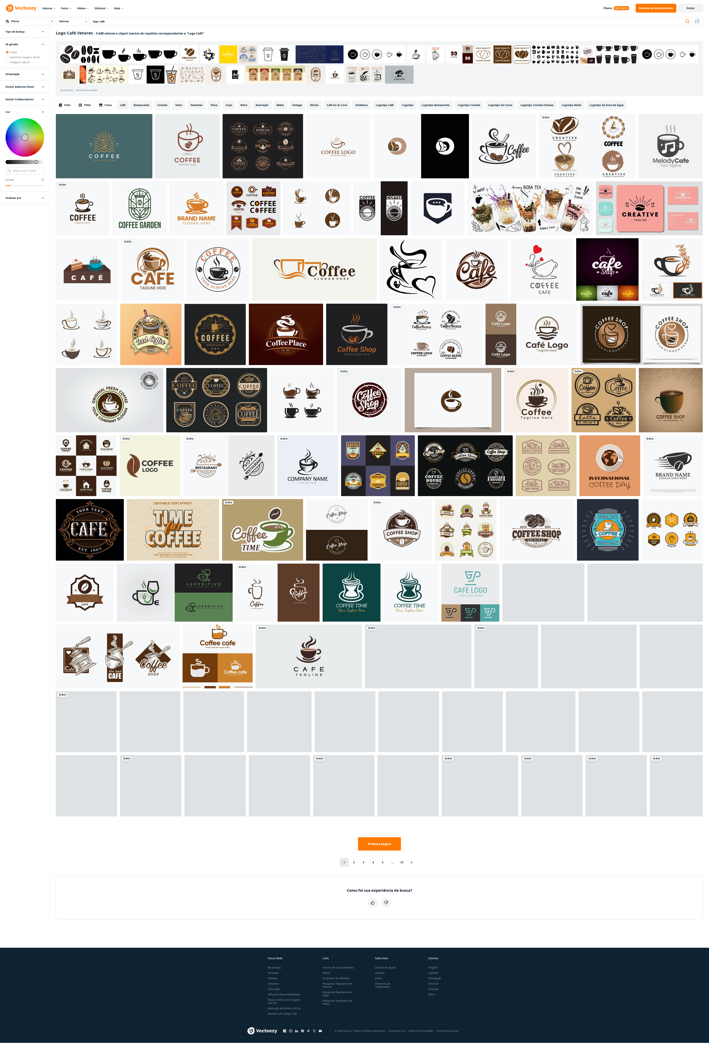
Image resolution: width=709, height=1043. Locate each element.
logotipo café (385, 105)
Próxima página (379, 844)
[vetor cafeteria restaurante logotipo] (408, 721)
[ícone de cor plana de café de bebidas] (87, 269)
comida (162, 105)
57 (402, 862)
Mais (117, 8)
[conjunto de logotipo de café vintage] (216, 400)
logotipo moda (571, 105)
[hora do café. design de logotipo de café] (380, 593)
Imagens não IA (20, 62)
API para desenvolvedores (284, 994)
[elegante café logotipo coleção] (118, 656)
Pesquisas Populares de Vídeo (337, 1002)
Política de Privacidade (420, 1030)
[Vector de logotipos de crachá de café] (378, 465)
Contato (379, 973)
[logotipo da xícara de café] (187, 146)
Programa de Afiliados (336, 978)
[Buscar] (687, 21)
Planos (608, 8)
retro (243, 105)
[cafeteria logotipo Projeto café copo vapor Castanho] (476, 269)
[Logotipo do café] (286, 334)
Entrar (691, 8)
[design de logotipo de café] (152, 269)
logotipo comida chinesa (536, 105)
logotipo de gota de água (606, 105)
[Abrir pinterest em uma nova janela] (302, 1030)
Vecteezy (273, 973)
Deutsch (433, 983)
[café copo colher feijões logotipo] (504, 146)
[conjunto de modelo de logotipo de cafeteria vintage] (465, 465)
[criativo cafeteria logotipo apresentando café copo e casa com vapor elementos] (531, 334)
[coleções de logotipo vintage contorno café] (546, 465)
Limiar (10, 180)
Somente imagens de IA (25, 57)
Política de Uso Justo (447, 1030)
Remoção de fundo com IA (284, 1008)
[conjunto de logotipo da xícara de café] (317, 208)
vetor (178, 105)
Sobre (378, 978)
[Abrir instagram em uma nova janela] (290, 1030)
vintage (297, 105)
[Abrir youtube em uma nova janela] (320, 1030)
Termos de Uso (397, 1030)
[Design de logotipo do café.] (90, 530)
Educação (274, 989)
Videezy (272, 978)
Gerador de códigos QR (282, 1013)
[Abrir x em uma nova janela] (314, 1030)
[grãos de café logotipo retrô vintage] (537, 530)
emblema (362, 105)
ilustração (262, 105)
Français (433, 989)
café (122, 105)
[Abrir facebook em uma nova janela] (284, 1030)
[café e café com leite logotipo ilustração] (541, 721)
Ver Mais (399, 74)
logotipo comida (469, 105)
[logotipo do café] (411, 269)
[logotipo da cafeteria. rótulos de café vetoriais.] (150, 721)
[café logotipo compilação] (603, 400)
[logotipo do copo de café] (302, 400)
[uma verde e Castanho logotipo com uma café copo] (262, 530)
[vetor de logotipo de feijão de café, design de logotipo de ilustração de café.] (150, 465)
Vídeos (81, 8)
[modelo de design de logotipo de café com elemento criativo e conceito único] (642, 334)
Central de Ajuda (385, 967)
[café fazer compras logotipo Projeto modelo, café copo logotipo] (356, 334)
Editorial (100, 8)
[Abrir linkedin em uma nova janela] (296, 1030)
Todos (13, 52)
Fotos (64, 8)
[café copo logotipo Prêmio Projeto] (345, 721)
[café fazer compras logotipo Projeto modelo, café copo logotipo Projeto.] (671, 400)
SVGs (67, 105)
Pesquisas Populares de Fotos (337, 993)
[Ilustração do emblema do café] (608, 530)
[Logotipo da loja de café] (215, 334)
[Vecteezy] (21, 8)
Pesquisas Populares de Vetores (337, 985)
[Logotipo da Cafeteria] (466, 530)
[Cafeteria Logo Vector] (672, 530)
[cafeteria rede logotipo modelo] (543, 593)
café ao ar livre (337, 105)
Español (433, 973)
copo (229, 105)
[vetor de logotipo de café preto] (672, 721)
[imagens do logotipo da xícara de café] (86, 334)
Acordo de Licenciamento (338, 967)
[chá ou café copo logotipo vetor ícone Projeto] (309, 656)
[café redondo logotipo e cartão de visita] (649, 208)
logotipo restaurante (436, 105)
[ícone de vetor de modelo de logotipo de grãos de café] (506, 656)
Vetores (47, 8)
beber (280, 105)
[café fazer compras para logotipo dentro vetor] (86, 721)
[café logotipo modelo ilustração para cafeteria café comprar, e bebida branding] (401, 530)
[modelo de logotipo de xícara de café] (307, 465)
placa (214, 105)
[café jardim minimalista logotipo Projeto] (140, 208)
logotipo (408, 105)
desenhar (197, 105)
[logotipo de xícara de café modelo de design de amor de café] (676, 785)
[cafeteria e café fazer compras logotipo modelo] (213, 721)
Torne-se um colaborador (382, 985)
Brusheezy (274, 967)
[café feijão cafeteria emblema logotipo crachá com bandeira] (85, 593)
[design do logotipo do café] (197, 208)
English (433, 967)
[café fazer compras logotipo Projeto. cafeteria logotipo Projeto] (279, 721)
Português (434, 978)
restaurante (141, 105)
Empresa (273, 983)
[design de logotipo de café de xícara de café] (83, 208)
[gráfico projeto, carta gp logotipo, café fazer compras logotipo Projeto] (470, 593)
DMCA (326, 973)
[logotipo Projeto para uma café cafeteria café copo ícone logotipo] (218, 656)
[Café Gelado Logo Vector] (150, 334)
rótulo (314, 105)
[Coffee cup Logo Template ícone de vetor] (480, 785)
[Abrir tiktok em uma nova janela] (308, 1030)
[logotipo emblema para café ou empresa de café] (381, 208)
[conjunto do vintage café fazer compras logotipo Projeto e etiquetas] (253, 208)
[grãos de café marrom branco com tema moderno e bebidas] (86, 465)
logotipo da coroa (500, 105)
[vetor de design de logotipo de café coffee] (338, 146)
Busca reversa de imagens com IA (284, 1001)
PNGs (87, 105)
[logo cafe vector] (343, 785)
